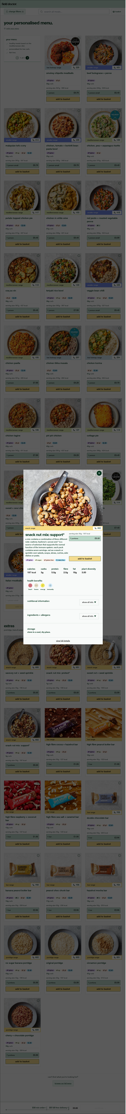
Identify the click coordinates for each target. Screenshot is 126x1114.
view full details (63, 641)
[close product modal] (99, 471)
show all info (87, 602)
